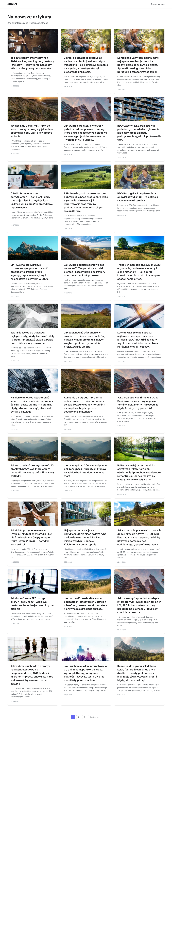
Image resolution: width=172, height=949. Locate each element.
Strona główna (158, 4)
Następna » (94, 717)
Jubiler (12, 4)
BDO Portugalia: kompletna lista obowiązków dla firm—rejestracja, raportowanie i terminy (138, 197)
